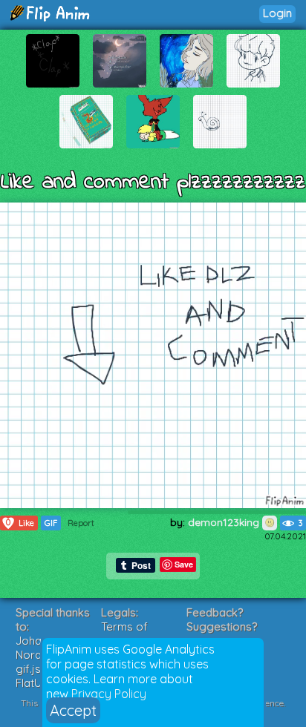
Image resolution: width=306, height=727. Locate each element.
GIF (51, 523)
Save (184, 564)
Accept (73, 710)
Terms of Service (124, 633)
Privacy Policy (108, 693)
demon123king (225, 522)
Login (277, 13)
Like (20, 522)
